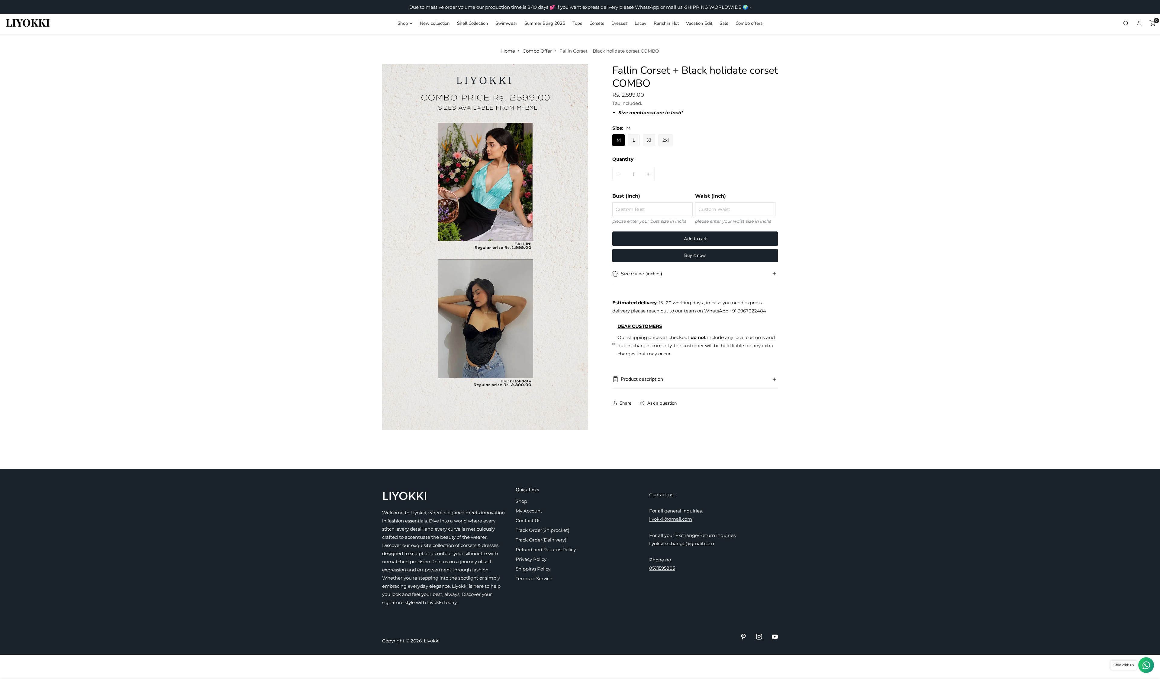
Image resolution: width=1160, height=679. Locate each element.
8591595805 (662, 568)
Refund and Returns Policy (546, 549)
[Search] (1126, 23)
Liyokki (432, 641)
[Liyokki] (28, 23)
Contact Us (528, 520)
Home (508, 51)
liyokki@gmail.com (670, 519)
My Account (529, 511)
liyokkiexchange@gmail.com (681, 543)
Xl (649, 140)
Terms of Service (534, 578)
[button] (405, 23)
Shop (521, 501)
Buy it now (695, 255)
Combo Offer (537, 51)
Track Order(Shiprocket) (542, 530)
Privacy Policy (531, 559)
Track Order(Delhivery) (541, 540)
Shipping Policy (533, 569)
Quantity (622, 159)
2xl (665, 140)
